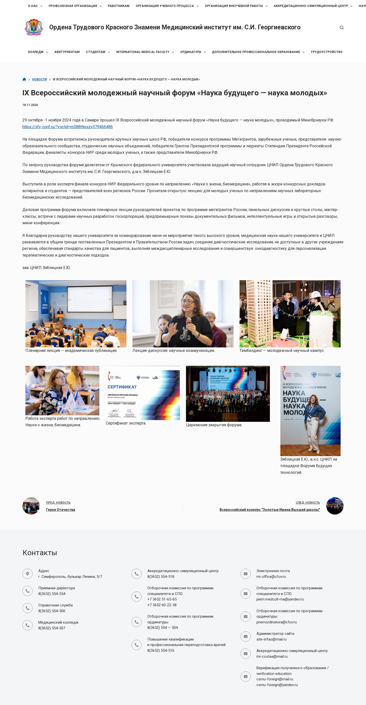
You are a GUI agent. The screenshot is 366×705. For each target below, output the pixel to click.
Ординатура (190, 52)
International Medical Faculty (142, 52)
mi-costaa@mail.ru (272, 656)
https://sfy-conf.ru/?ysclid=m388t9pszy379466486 (67, 126)
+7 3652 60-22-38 (162, 605)
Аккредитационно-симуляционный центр (311, 6)
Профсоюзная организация (73, 6)
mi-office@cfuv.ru (271, 576)
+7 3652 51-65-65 (162, 599)
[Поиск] (342, 27)
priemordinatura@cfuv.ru (276, 622)
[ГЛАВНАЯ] (24, 79)
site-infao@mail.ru (271, 639)
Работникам (118, 6)
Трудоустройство (327, 52)
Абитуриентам (67, 52)
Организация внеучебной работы (234, 6)
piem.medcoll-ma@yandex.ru (280, 599)
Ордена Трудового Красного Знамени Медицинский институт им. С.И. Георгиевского (175, 27)
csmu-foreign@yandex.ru (277, 685)
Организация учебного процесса (165, 6)
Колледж (36, 52)
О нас (33, 6)
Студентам (95, 52)
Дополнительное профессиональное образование (256, 52)
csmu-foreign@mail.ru (274, 679)
